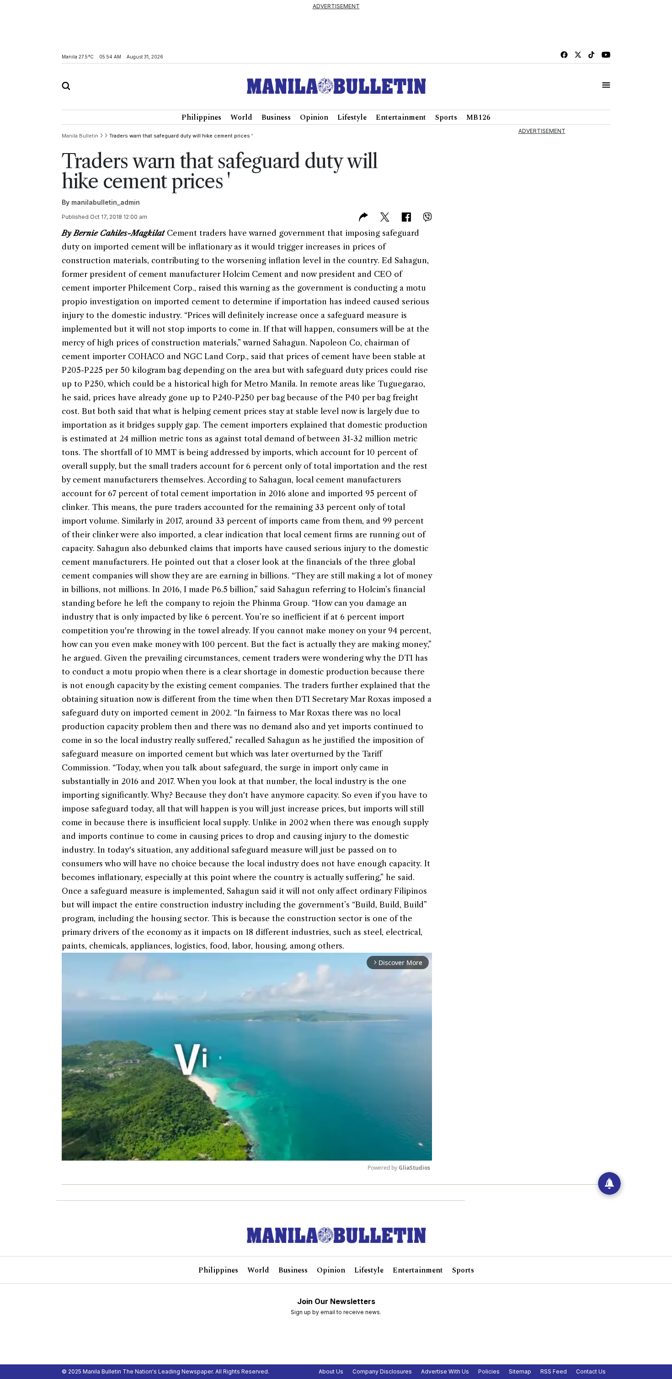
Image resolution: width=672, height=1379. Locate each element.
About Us (331, 1371)
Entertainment (401, 117)
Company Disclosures (382, 1371)
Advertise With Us (445, 1371)
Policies (489, 1371)
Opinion (314, 117)
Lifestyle (352, 117)
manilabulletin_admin (105, 202)
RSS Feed (553, 1371)
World (241, 117)
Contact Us (591, 1371)
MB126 (478, 117)
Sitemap (520, 1371)
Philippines (201, 117)
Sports (446, 117)
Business (276, 117)
